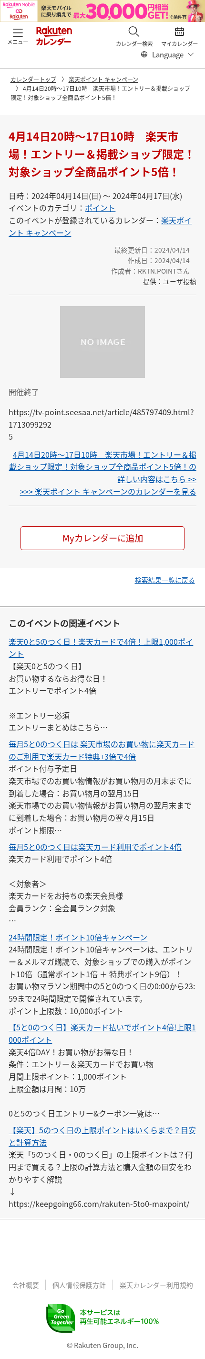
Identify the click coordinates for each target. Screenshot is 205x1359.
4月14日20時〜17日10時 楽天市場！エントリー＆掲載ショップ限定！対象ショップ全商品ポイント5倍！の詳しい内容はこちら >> (102, 467)
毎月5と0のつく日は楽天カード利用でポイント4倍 (95, 846)
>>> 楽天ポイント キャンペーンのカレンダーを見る (108, 491)
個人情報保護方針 (79, 1285)
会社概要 (25, 1285)
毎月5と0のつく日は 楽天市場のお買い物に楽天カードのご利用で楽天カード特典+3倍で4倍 (102, 750)
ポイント (100, 207)
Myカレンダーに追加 (102, 537)
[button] (17, 35)
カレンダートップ (33, 79)
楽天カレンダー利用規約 (156, 1285)
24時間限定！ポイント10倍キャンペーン (78, 937)
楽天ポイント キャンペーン (103, 79)
